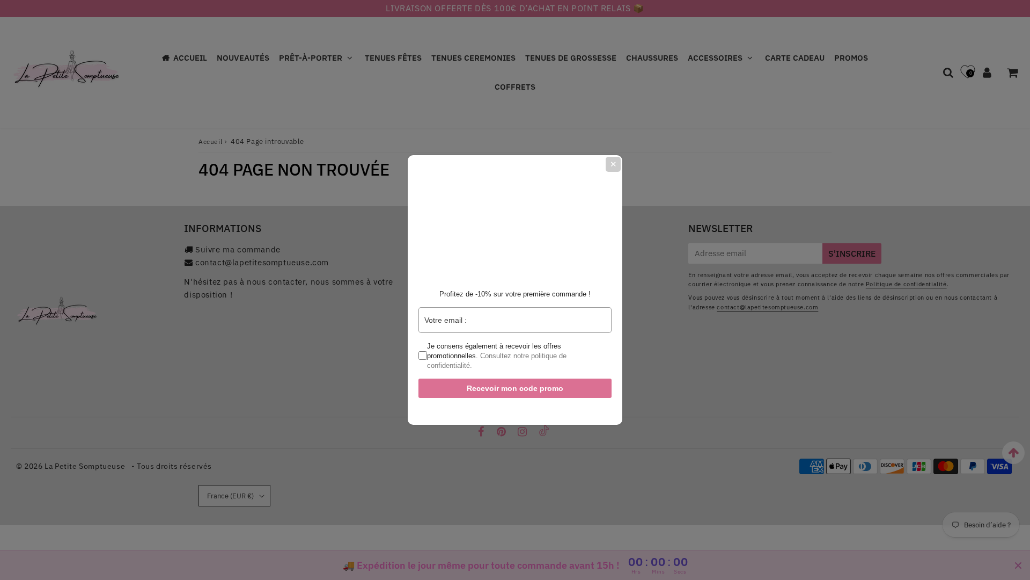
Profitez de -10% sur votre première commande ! (515, 294)
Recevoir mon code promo (515, 388)
